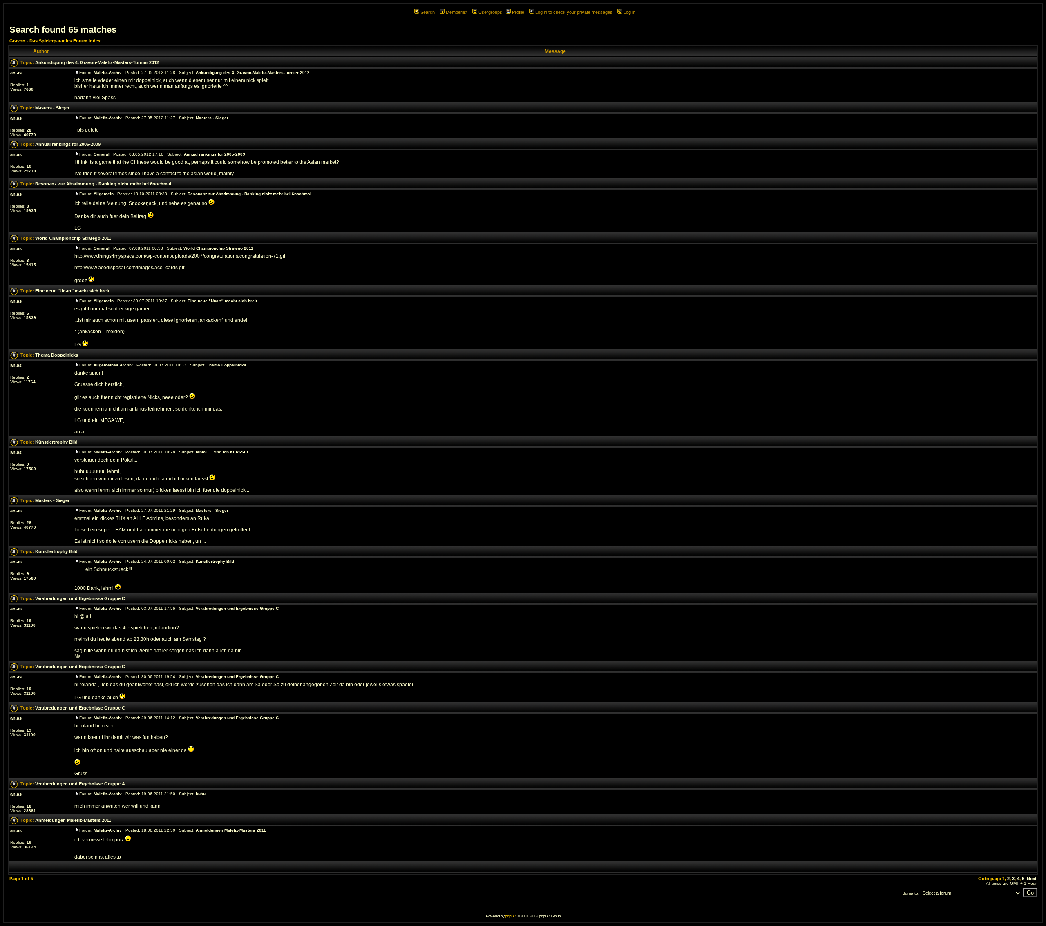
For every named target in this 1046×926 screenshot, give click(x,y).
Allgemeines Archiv (113, 365)
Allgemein (104, 194)
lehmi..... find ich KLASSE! (222, 452)
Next (1032, 878)
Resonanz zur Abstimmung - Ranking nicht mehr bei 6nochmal (103, 183)
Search (427, 12)
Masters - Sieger (52, 107)
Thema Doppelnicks (56, 355)
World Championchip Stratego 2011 (73, 238)
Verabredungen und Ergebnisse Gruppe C (80, 598)
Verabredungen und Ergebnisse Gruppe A (80, 783)
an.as (16, 72)
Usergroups (490, 12)
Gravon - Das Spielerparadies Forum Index (55, 40)
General (102, 154)
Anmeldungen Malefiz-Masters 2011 (73, 820)
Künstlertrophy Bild (56, 442)
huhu (201, 794)
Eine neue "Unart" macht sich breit (72, 290)
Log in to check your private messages (573, 12)
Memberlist (456, 12)
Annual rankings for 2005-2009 (68, 144)
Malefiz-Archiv (108, 72)
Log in (629, 12)
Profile (518, 12)
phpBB (510, 916)
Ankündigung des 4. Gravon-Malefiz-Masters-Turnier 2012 (97, 62)
